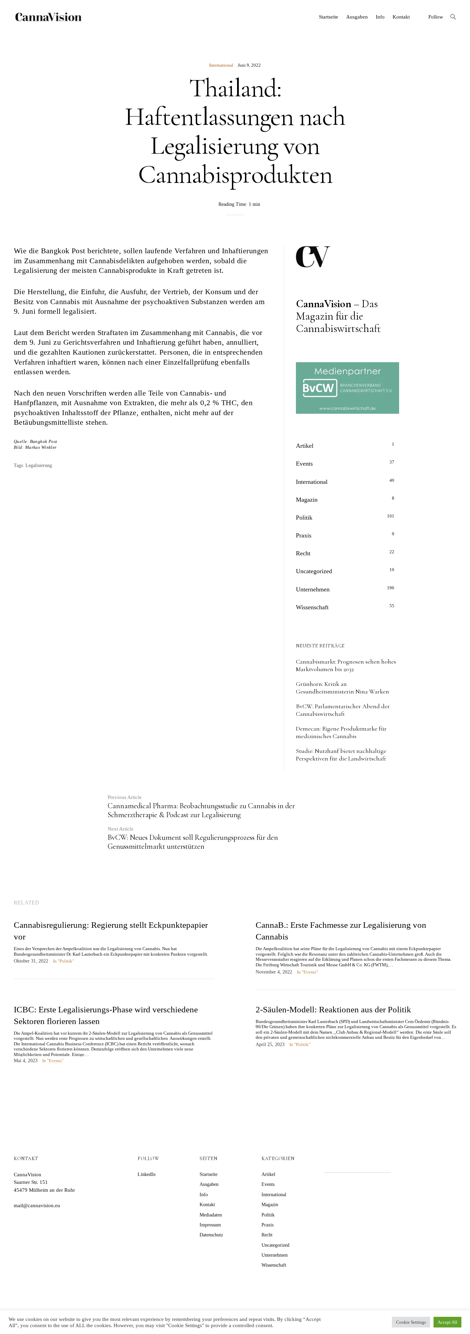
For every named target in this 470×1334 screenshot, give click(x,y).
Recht (303, 553)
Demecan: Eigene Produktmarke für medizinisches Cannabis (341, 732)
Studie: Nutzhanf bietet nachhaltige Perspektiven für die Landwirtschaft (341, 754)
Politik (304, 517)
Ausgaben (357, 17)
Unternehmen (313, 589)
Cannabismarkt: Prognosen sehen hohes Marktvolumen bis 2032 (346, 665)
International (221, 65)
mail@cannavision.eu (37, 1205)
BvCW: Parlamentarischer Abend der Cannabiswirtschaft (343, 710)
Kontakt (401, 17)
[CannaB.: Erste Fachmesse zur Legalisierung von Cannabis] (356, 954)
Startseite (328, 17)
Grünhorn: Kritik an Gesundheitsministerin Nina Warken (342, 687)
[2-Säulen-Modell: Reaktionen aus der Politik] (356, 1033)
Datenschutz (211, 1234)
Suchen (411, 1164)
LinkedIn (147, 1174)
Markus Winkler (41, 447)
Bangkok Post (43, 441)
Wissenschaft (312, 607)
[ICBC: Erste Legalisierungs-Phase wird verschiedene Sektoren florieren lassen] (114, 1041)
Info (380, 17)
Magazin (307, 499)
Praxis (303, 535)
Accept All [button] (447, 1322)
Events (304, 463)
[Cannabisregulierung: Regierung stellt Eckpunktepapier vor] (114, 949)
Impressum (210, 1224)
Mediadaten (211, 1215)
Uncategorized (314, 571)
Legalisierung (38, 465)
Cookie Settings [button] (411, 1322)
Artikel (304, 445)
